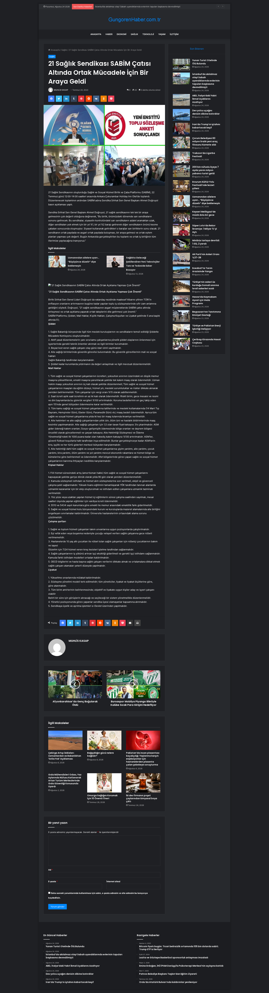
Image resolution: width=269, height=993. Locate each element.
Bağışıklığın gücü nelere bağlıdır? (100, 754)
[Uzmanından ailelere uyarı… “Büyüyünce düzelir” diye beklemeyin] (57, 261)
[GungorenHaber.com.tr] (134, 19)
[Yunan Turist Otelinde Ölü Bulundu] (181, 64)
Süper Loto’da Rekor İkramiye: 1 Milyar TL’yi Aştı (204, 229)
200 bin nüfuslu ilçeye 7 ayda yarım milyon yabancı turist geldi (205, 170)
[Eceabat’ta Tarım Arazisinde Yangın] (181, 272)
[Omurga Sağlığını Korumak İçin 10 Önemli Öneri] (104, 783)
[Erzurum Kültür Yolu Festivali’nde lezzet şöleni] (181, 186)
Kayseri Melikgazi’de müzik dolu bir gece (204, 213)
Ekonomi (121, 34)
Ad (50, 870)
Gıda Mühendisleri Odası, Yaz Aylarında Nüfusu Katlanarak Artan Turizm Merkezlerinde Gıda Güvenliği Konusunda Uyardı (64, 780)
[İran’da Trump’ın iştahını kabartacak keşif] (181, 128)
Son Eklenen (197, 48)
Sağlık (134, 34)
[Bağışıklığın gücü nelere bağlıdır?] (104, 740)
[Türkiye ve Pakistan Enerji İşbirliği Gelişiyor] (181, 330)
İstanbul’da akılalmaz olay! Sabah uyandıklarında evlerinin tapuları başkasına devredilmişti (206, 81)
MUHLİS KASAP (61, 90)
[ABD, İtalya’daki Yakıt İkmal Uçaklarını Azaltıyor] (181, 100)
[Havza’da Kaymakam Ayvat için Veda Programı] (181, 301)
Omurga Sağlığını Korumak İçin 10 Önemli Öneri (102, 797)
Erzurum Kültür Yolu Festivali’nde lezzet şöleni (203, 185)
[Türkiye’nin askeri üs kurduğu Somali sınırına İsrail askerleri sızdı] (181, 286)
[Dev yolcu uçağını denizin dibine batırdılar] (181, 115)
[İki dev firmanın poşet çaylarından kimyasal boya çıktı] (143, 783)
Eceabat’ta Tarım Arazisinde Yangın (202, 270)
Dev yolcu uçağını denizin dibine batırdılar (206, 112)
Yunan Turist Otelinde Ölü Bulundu (204, 62)
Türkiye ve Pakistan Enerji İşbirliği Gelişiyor (206, 327)
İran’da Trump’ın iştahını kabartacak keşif (206, 126)
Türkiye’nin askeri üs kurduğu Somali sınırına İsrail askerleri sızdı (205, 285)
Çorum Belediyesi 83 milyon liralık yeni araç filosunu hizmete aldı (205, 141)
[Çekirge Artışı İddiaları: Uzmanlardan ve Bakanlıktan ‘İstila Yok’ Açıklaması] (65, 740)
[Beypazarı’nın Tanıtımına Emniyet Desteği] (181, 316)
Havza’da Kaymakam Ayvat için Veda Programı (204, 300)
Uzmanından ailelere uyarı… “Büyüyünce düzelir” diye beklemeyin (83, 261)
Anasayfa (95, 34)
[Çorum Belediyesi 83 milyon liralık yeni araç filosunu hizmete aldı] (181, 142)
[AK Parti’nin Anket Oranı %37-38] (181, 258)
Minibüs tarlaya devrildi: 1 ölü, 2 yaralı (206, 242)
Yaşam (161, 34)
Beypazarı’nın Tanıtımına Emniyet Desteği (206, 313)
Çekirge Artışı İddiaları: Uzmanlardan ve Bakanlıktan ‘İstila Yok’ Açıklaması (64, 755)
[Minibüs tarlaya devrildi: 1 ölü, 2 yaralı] (181, 245)
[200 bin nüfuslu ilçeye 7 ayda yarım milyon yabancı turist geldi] (181, 171)
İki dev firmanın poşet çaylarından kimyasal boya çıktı (141, 798)
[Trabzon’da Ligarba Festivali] (181, 157)
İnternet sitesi (113, 881)
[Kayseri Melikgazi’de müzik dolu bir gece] (181, 216)
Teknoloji (148, 34)
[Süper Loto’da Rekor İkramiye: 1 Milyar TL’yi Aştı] (181, 230)
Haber (109, 34)
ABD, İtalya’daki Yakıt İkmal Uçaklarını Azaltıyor (117, 6)
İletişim (174, 34)
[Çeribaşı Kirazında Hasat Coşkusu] (181, 344)
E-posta (53, 881)
